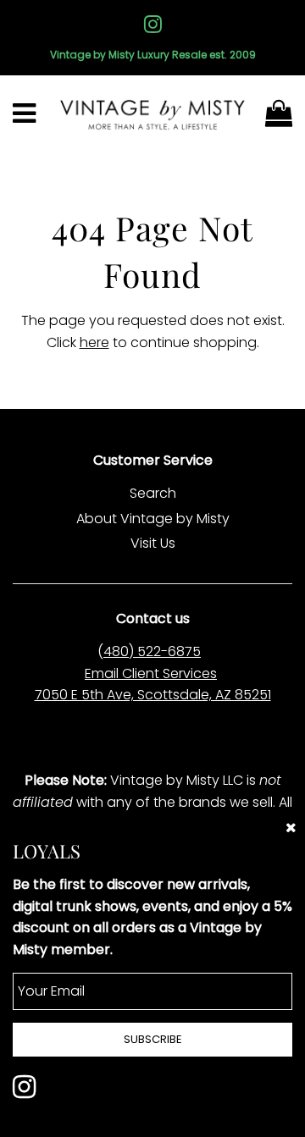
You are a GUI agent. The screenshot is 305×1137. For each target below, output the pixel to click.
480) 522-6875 (152, 651)
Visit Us (152, 543)
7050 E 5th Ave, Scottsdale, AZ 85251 (153, 694)
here (94, 342)
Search (153, 493)
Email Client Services (151, 673)
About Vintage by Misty (153, 518)
